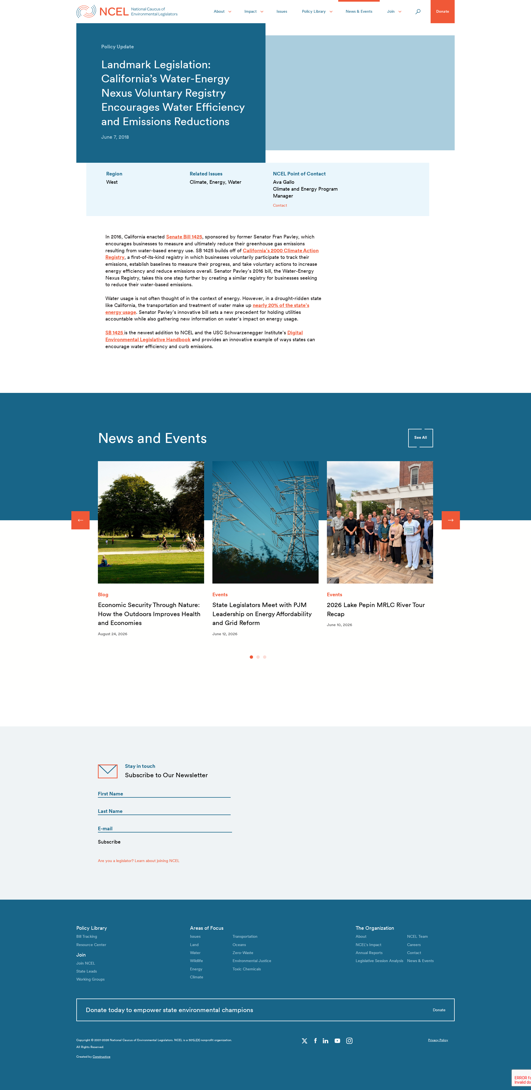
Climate (196, 977)
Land (194, 944)
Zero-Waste (243, 952)
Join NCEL (85, 963)
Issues (282, 11)
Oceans (239, 944)
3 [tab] (264, 657)
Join (391, 11)
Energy (196, 969)
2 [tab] (258, 657)
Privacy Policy (438, 1040)
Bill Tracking (86, 936)
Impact (250, 11)
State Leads (86, 971)
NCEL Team (417, 936)
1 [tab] (251, 657)
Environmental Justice (252, 960)
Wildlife (196, 960)
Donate (442, 11)
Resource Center (91, 944)
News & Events (359, 11)
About (219, 11)
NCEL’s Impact (368, 944)
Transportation (245, 936)
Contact (280, 205)
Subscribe (109, 842)
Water (195, 952)
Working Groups (90, 979)
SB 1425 (114, 332)
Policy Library (314, 11)
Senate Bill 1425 (184, 237)
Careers (414, 944)
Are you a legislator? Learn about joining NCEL (138, 860)
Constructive (101, 1057)
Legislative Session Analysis (379, 960)
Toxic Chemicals (247, 969)
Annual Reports (369, 952)
